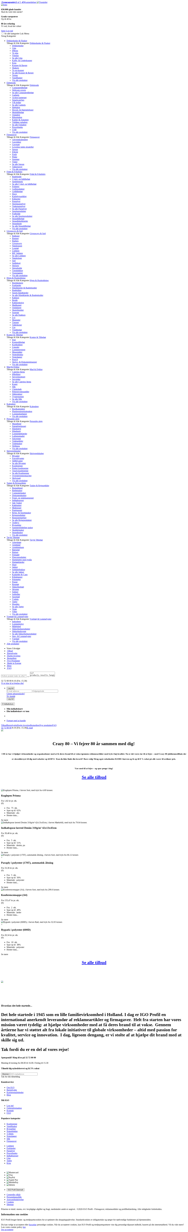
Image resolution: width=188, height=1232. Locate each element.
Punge (15, 582)
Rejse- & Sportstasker (21, 513)
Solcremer (16, 438)
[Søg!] (28, 676)
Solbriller (16, 594)
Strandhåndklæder (20, 221)
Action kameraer (19, 97)
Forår (14, 154)
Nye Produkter (13, 661)
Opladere (16, 115)
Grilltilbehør (17, 191)
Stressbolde (17, 268)
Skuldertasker (18, 530)
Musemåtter (17, 352)
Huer (14, 564)
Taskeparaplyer (18, 206)
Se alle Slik (17, 399)
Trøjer (14, 602)
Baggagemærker (19, 518)
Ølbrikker (16, 374)
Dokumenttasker (19, 495)
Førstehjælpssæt (19, 426)
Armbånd (16, 545)
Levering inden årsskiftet (23, 147)
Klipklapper (17, 577)
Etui (14, 340)
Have (14, 194)
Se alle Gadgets (19, 105)
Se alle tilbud (94, 777)
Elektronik (11, 83)
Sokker (15, 592)
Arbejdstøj (16, 542)
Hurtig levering (13, 656)
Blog (9, 666)
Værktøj (15, 639)
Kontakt (10, 1110)
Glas (14, 48)
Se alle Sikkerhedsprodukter (24, 634)
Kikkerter (16, 199)
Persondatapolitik (14, 1197)
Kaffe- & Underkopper (22, 60)
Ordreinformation (14, 1108)
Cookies (10, 1202)
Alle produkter (13, 644)
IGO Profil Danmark (15, 1190)
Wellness (16, 446)
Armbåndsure (18, 547)
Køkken (15, 298)
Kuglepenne (17, 466)
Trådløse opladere (20, 122)
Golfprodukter (18, 189)
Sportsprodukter (19, 211)
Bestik (15, 300)
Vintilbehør (17, 330)
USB (14, 130)
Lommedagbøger (19, 414)
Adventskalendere (20, 139)
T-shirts (15, 599)
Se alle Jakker (18, 572)
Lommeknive (18, 624)
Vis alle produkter (20, 80)
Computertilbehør (19, 87)
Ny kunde (11, 696)
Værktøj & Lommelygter (17, 616)
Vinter (14, 162)
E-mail (30, 728)
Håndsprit (16, 431)
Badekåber (16, 290)
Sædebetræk (17, 181)
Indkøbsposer (18, 500)
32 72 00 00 (6, 728)
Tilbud (10, 651)
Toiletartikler (17, 441)
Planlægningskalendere (22, 411)
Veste (14, 609)
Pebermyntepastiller (20, 391)
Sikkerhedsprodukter (21, 629)
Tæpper (15, 322)
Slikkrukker (17, 394)
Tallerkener (17, 325)
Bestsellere (12, 658)
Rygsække (16, 525)
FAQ (9, 668)
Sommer (15, 159)
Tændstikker (17, 270)
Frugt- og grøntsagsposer (23, 498)
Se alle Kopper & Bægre (23, 73)
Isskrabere (16, 621)
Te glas (15, 53)
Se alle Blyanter (19, 463)
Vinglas (15, 55)
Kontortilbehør (18, 342)
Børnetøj (16, 550)
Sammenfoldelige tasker (22, 527)
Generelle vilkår (14, 1194)
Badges (15, 241)
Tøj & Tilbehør (13, 537)
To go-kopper (18, 70)
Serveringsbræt (18, 377)
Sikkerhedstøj (18, 587)
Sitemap (10, 1204)
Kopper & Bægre (19, 65)
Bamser (15, 238)
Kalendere (11, 404)
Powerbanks (17, 127)
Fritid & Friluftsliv (14, 172)
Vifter (14, 611)
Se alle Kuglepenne (20, 473)
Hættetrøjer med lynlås (22, 560)
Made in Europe (14, 663)
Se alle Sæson (18, 164)
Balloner (16, 236)
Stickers (15, 265)
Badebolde (16, 176)
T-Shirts (10, 1134)
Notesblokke (17, 354)
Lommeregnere (18, 349)
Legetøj (15, 248)
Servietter (16, 379)
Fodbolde (16, 214)
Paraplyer (16, 201)
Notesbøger (17, 357)
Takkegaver (17, 167)
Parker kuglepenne (20, 468)
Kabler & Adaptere (20, 120)
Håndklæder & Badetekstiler (24, 288)
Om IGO (10, 1087)
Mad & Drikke (13, 367)
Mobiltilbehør (18, 112)
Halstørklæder (18, 562)
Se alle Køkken (18, 315)
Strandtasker (17, 532)
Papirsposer (17, 510)
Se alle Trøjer (18, 606)
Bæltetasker (17, 490)
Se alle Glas (17, 58)
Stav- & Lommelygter (21, 636)
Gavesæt (16, 144)
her (24, 1227)
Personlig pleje (13, 419)
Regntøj (15, 584)
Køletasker (16, 505)
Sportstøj (16, 597)
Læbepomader (18, 436)
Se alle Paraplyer (19, 209)
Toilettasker (17, 443)
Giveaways (17, 243)
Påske (14, 157)
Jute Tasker (17, 503)
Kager (14, 384)
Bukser (15, 552)
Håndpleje (16, 429)
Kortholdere (17, 345)
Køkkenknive (18, 303)
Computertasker (19, 493)
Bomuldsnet (17, 488)
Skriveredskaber (14, 451)
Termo (15, 75)
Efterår (15, 152)
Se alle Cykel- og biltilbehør (24, 184)
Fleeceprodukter (19, 557)
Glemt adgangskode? (16, 694)
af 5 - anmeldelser (18, 2)
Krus (14, 63)
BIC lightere (17, 253)
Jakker (15, 567)
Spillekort (16, 263)
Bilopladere (17, 117)
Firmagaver (12, 134)
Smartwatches (18, 100)
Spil (14, 260)
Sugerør (15, 312)
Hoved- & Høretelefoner (22, 110)
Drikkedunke (18, 45)
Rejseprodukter (18, 515)
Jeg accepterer (7, 1229)
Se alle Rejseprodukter (22, 520)
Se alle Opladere (19, 125)
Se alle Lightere (19, 256)
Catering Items (18, 372)
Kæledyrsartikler (19, 196)
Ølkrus (15, 50)
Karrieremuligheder (15, 1092)
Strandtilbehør (18, 218)
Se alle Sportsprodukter (22, 216)
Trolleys (15, 522)
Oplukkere (16, 307)
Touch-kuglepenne (20, 471)
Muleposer (16, 508)
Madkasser (16, 305)
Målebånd (16, 626)
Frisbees (15, 186)
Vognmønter (17, 273)
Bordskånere (17, 283)
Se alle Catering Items (21, 382)
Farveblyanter (18, 458)
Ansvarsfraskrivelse (15, 1199)
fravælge (32, 1224)
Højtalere (16, 107)
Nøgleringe (17, 258)
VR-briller (16, 102)
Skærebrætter (18, 310)
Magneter (16, 320)
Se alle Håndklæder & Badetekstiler (27, 295)
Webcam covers (19, 90)
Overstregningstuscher (22, 476)
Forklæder (16, 285)
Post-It (15, 359)
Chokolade (17, 389)
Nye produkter (45, 725)
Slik (14, 387)
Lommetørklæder (19, 433)
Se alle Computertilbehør (23, 92)
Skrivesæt (16, 478)
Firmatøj (15, 555)
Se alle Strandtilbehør (21, 226)
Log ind (10, 688)
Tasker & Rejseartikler (16, 483)
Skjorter (15, 589)
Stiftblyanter (17, 461)
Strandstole (17, 223)
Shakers (15, 68)
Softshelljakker (18, 569)
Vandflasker (17, 78)
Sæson (15, 149)
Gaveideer (16, 142)
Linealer (15, 347)
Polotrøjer (16, 579)
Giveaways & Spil (15, 231)
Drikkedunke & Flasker (17, 41)
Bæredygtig (12, 653)
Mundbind (16, 424)
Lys (13, 317)
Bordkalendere (18, 409)
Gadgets (15, 95)
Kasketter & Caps (20, 574)
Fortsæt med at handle (16, 720)
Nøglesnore (17, 246)
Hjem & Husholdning (16, 278)
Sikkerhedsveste (19, 631)
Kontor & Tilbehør (15, 335)
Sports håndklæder (20, 293)
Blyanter (16, 456)
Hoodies (15, 604)
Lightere (15, 251)
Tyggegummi (18, 396)
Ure (13, 327)
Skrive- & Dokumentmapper (24, 362)
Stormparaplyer (18, 204)
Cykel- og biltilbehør (21, 179)
